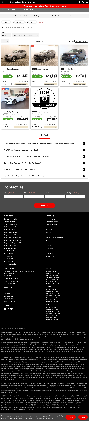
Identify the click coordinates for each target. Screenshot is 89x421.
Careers (48, 251)
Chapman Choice (9, 291)
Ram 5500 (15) (8, 261)
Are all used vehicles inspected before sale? (21, 150)
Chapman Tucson (9, 296)
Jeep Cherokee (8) (10, 229)
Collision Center (51, 243)
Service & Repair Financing (54, 237)
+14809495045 (13, 284)
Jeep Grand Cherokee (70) (12, 237)
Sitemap (48, 259)
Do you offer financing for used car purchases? (22, 163)
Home (4, 9)
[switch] (87, 2)
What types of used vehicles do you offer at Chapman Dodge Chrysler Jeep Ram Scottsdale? (39, 143)
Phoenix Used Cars (10, 301)
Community (49, 253)
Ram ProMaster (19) (10, 264)
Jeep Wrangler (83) (10, 248)
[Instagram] (8, 308)
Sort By (71, 41)
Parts (47, 240)
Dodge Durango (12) (10, 227)
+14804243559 (13, 278)
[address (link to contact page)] (79, 2)
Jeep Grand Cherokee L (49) (13, 240)
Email (29, 193)
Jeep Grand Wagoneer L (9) (13, 245)
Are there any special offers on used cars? (20, 169)
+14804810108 (14, 281)
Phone (47, 193)
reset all (40, 22)
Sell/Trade (49, 229)
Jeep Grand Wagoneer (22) (13, 243)
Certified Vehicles (51, 224)
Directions (49, 245)
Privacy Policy (50, 256)
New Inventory (50, 219)
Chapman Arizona (10, 293)
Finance (48, 232)
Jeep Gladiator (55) (10, 235)
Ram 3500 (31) (8, 256)
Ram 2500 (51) (8, 253)
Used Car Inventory (52, 221)
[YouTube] (11, 308)
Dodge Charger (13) (10, 224)
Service (48, 235)
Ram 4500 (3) (8, 259)
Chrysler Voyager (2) (10, 221)
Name (9, 193)
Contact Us (49, 248)
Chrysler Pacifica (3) (10, 219)
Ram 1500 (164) (9, 251)
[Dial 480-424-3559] (83, 2)
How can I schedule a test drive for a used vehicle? (24, 176)
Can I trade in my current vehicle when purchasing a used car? (28, 156)
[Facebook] (5, 308)
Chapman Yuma (9, 299)
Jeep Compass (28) (10, 232)
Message (72, 193)
